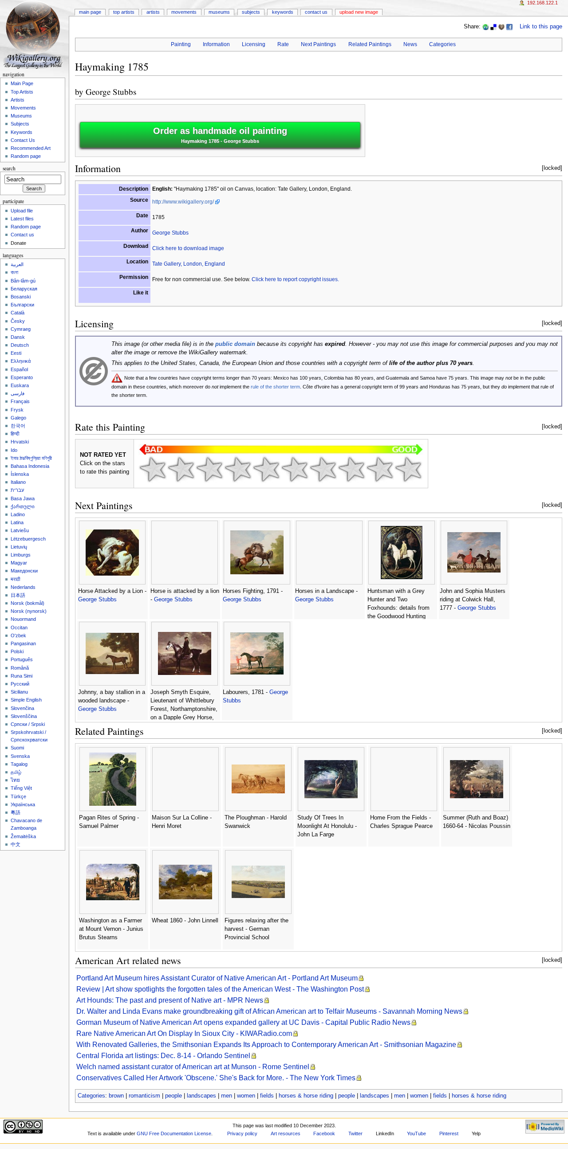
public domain (235, 344)
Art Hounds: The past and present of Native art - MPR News (169, 1000)
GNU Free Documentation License (174, 1133)
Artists (153, 12)
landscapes (201, 1096)
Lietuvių (19, 546)
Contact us (22, 234)
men (226, 1096)
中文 (15, 844)
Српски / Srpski (28, 724)
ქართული (23, 506)
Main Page (90, 12)
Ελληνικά (21, 361)
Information (216, 44)
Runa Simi (21, 675)
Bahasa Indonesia (30, 466)
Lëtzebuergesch (28, 538)
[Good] (294, 469)
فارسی (17, 393)
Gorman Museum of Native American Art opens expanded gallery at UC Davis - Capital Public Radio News (243, 1022)
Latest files (22, 218)
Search (9, 168)
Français (20, 401)
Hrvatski (20, 441)
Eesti (16, 353)
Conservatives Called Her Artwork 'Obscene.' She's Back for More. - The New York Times (215, 1078)
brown (116, 1096)
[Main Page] (34, 34)
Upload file (22, 210)
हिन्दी (15, 433)
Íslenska (20, 474)
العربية (17, 264)
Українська (23, 804)
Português (22, 659)
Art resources (285, 1133)
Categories (442, 44)
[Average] (266, 469)
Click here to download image (188, 248)
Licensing (253, 44)
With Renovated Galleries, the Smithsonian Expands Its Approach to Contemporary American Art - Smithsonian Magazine (266, 1044)
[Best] (380, 469)
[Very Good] (323, 469)
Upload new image (358, 12)
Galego (18, 417)
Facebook (324, 1133)
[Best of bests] (408, 469)
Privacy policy (242, 1133)
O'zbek (18, 635)
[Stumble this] (485, 27)
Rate (283, 44)
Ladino (18, 514)
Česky (18, 321)
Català (17, 312)
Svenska (20, 756)
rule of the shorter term (275, 386)
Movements (184, 12)
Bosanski (21, 296)
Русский (20, 683)
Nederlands (23, 587)
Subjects (251, 12)
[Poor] (209, 469)
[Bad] (181, 469)
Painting (181, 44)
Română (20, 668)
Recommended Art (31, 148)
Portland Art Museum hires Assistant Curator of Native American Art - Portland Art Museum (217, 978)
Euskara (20, 385)
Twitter (355, 1133)
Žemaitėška (23, 836)
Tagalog (19, 764)
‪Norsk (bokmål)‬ (27, 603)
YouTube (416, 1133)
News (410, 44)
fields (267, 1096)
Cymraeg (21, 329)
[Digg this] (501, 27)
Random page (26, 156)
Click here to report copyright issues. (295, 279)
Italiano (18, 482)
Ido (14, 450)
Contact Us (316, 12)
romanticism (144, 1096)
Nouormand (23, 619)
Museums (219, 12)
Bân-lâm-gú (23, 280)
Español (19, 369)
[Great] (351, 469)
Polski (17, 651)
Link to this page (541, 27)
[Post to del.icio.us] (493, 27)
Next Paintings (318, 44)
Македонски (24, 570)
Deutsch (20, 345)
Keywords (282, 12)
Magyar (19, 562)
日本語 (18, 595)
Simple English (26, 699)
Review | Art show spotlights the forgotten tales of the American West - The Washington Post (220, 989)
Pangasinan (23, 643)
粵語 (15, 812)
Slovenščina (24, 716)
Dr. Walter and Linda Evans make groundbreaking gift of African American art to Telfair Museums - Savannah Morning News (269, 1011)
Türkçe (18, 796)
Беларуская (24, 288)
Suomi (17, 747)
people (173, 1096)
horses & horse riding (306, 1096)
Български (22, 304)
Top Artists (123, 12)
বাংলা (14, 272)
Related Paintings (369, 44)
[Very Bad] (152, 469)
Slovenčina (22, 708)
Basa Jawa (23, 498)
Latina (17, 522)
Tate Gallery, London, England (188, 264)
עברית (17, 490)
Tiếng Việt (21, 788)
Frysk (17, 409)
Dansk (18, 337)
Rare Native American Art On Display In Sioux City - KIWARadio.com (184, 1033)
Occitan (19, 627)
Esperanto (22, 377)
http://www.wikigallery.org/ (183, 202)
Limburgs (21, 554)
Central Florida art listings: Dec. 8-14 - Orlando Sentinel (163, 1055)
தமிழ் (16, 772)
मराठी (15, 579)
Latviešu (20, 530)
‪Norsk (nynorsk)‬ (29, 611)
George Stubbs (111, 91)
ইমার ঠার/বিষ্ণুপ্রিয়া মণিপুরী (31, 458)
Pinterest (448, 1133)
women (246, 1096)
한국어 (18, 425)
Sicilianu (19, 691)
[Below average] (238, 469)
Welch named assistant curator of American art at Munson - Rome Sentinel (192, 1067)
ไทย (15, 780)
